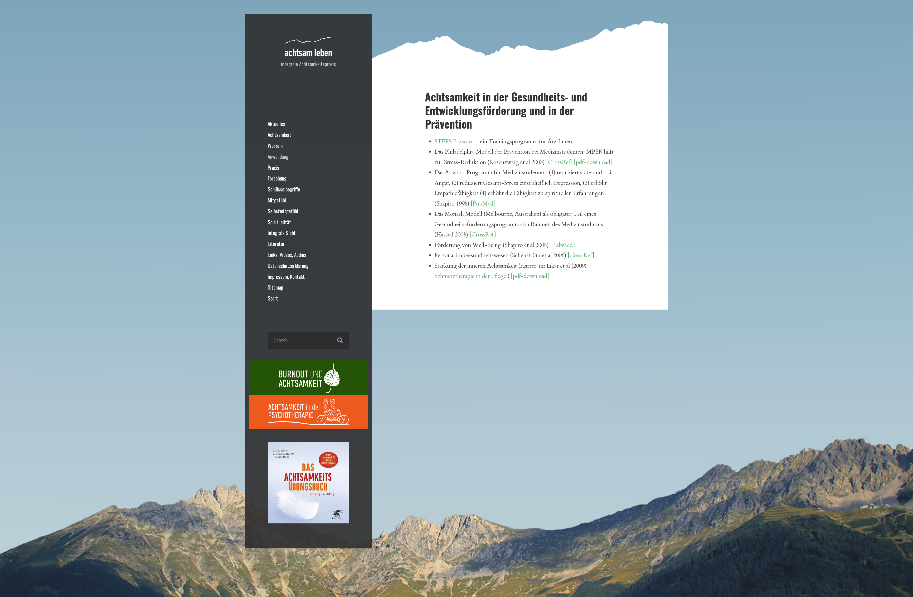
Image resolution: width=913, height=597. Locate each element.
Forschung (277, 178)
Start (273, 298)
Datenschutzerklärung (288, 265)
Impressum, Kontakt (286, 276)
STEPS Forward (454, 141)
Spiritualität (279, 222)
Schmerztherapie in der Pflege (470, 276)
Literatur (276, 243)
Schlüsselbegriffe (284, 189)
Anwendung (278, 156)
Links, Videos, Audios (287, 254)
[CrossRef (558, 162)
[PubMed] (483, 204)
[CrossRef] (483, 235)
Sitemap (275, 287)
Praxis (273, 167)
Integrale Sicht (282, 232)
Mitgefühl (277, 200)
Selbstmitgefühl (283, 211)
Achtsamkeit (279, 134)
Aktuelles (276, 123)
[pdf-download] (593, 162)
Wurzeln (275, 145)
